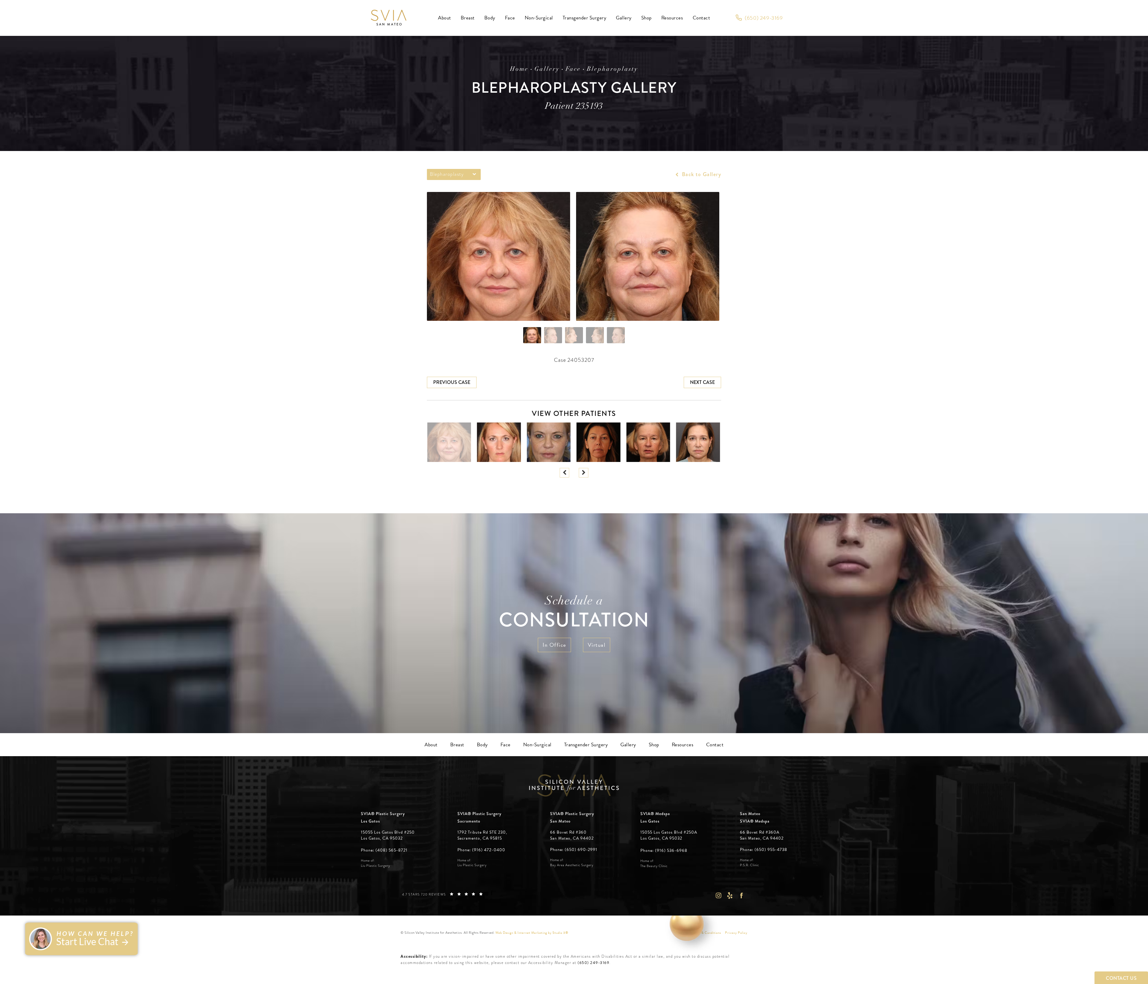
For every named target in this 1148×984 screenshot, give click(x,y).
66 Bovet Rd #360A (762, 835)
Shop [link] (646, 18)
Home (519, 69)
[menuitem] (444, 18)
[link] (759, 18)
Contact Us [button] (1121, 978)
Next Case (702, 382)
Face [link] (510, 18)
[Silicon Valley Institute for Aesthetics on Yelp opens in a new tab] (730, 895)
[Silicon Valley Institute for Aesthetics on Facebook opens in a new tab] (741, 895)
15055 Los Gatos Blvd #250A (668, 835)
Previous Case (451, 382)
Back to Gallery (700, 174)
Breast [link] (468, 18)
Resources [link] (672, 18)
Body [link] (489, 18)
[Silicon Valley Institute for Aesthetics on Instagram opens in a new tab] (718, 895)
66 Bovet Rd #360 (572, 835)
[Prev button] (564, 472)
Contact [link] (701, 18)
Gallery (547, 69)
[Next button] (583, 472)
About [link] (444, 18)
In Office (554, 645)
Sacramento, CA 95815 (479, 838)
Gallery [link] (624, 18)
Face (573, 69)
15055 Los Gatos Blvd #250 (388, 835)
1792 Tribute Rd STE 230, (482, 832)
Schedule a (574, 613)
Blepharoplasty (612, 69)
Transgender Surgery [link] (585, 18)
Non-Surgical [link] (539, 18)
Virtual (597, 645)
